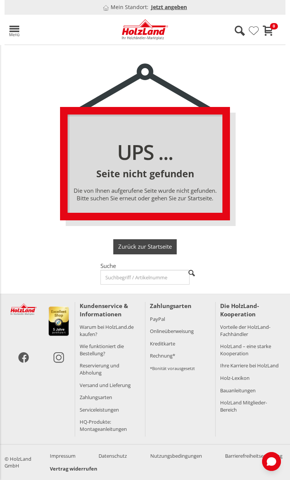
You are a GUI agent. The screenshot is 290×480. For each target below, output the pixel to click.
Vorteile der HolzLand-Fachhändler (245, 331)
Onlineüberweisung (172, 331)
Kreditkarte (162, 343)
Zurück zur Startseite (145, 246)
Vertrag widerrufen (73, 468)
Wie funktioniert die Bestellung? (102, 350)
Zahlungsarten (96, 397)
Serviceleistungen (99, 409)
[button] (50, 30)
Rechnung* (162, 355)
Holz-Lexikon (235, 378)
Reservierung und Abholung (99, 369)
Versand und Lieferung (105, 385)
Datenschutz (113, 455)
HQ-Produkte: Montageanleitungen (103, 425)
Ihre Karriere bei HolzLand (249, 365)
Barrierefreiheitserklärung (253, 455)
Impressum (63, 455)
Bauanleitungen (238, 390)
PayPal (157, 319)
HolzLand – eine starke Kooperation (245, 350)
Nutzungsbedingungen (176, 455)
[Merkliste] (253, 31)
